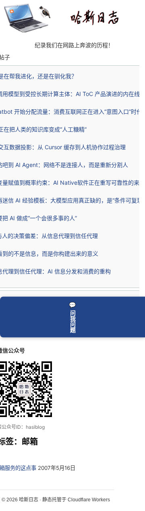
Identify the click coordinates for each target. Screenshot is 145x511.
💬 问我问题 (72, 316)
